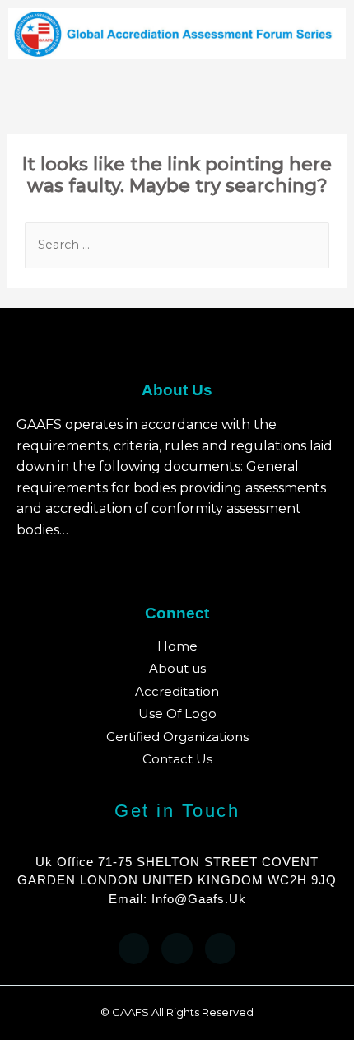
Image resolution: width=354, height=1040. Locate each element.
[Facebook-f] (134, 948)
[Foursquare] (220, 948)
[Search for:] (177, 244)
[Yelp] (177, 948)
